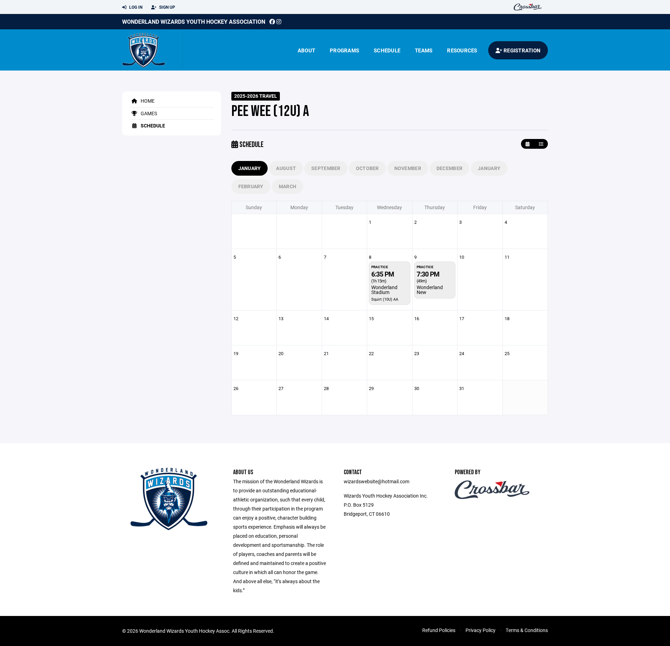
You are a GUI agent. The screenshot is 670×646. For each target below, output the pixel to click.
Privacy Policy (481, 630)
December (449, 168)
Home (147, 100)
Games (148, 113)
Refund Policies (438, 630)
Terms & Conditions (527, 630)
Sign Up (166, 7)
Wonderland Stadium (384, 289)
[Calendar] (527, 144)
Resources (462, 50)
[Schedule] (541, 144)
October (367, 168)
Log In (135, 7)
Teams (423, 50)
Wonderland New (430, 289)
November (407, 168)
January (249, 168)
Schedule (387, 50)
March (287, 186)
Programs (344, 50)
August (286, 168)
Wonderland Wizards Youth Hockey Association (193, 21)
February (250, 186)
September (326, 168)
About (306, 50)
